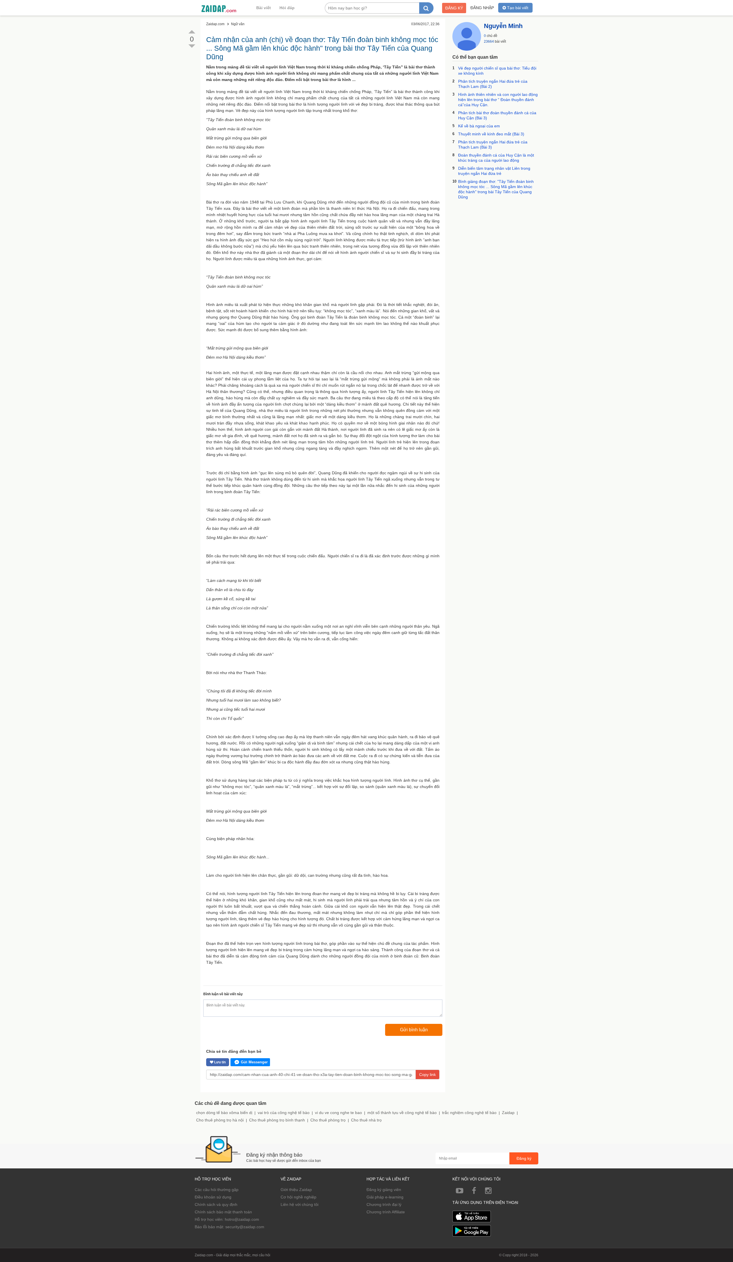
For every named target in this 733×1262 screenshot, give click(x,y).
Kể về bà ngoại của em (479, 126)
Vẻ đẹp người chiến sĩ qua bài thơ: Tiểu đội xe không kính (497, 71)
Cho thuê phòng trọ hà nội (220, 1120)
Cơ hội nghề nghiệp (298, 1197)
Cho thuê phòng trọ (328, 1120)
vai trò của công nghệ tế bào (284, 1112)
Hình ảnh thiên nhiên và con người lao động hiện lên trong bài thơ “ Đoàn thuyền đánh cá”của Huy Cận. (498, 99)
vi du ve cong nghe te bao (338, 1112)
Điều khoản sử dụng (213, 1197)
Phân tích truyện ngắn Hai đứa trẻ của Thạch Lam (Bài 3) (492, 144)
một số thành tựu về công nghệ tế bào (402, 1112)
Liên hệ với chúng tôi (299, 1204)
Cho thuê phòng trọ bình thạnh (277, 1120)
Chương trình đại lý (383, 1204)
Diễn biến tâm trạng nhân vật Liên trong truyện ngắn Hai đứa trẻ (494, 171)
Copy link (427, 1074)
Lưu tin (219, 1062)
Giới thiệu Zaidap (296, 1189)
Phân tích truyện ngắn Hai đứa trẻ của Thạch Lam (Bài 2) (492, 84)
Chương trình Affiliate (385, 1212)
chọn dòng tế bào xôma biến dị (224, 1112)
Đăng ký (454, 8)
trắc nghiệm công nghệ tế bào (469, 1112)
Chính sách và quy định (216, 1204)
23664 (489, 42)
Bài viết (263, 7)
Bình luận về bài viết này (223, 994)
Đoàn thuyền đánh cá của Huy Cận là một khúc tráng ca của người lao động (496, 158)
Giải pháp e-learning (384, 1197)
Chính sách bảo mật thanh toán (223, 1212)
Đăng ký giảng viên (383, 1189)
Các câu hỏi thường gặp (217, 1189)
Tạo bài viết (517, 7)
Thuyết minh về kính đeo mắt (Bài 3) (491, 134)
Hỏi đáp (287, 7)
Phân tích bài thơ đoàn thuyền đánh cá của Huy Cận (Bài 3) (497, 115)
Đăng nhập (482, 7)
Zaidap (508, 1112)
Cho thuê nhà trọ (366, 1120)
